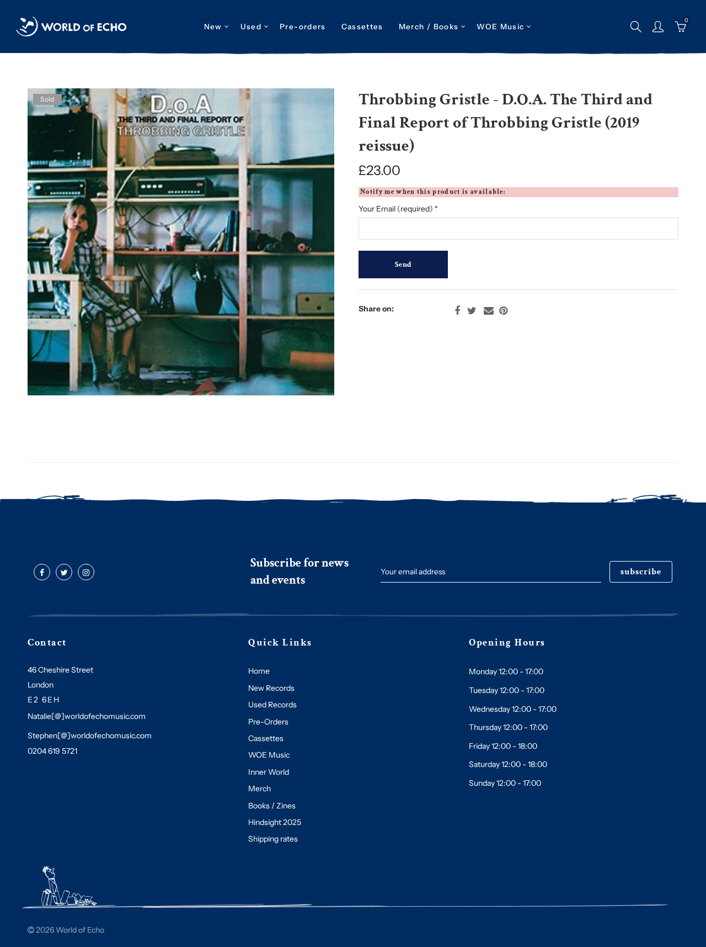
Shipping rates (273, 839)
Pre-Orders (268, 722)
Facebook (457, 311)
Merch (259, 788)
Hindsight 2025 (274, 822)
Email (489, 311)
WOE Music (500, 26)
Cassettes (266, 738)
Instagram (86, 572)
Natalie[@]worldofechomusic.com (87, 716)
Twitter (472, 311)
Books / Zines (272, 806)
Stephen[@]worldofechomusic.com (90, 735)
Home (259, 671)
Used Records (272, 705)
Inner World (268, 772)
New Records (271, 688)
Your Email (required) (398, 209)
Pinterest (503, 311)
